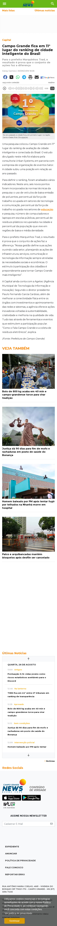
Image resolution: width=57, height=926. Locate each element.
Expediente (12, 846)
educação (47, 209)
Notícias (49, 761)
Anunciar (11, 853)
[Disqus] (28, 605)
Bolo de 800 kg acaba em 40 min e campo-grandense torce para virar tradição (26, 712)
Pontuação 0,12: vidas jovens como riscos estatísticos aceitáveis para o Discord (27, 677)
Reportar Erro (15, 874)
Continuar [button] (14, 921)
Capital (6, 40)
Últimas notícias (45, 10)
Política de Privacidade (20, 860)
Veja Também (15, 348)
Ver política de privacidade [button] (18, 913)
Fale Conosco (14, 867)
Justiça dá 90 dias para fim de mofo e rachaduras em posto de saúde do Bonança (28, 731)
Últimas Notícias (14, 653)
